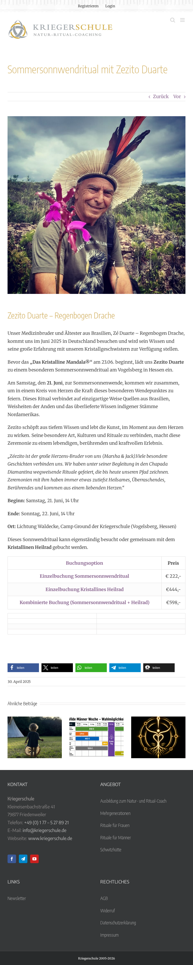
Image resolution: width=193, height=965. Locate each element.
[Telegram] (23, 859)
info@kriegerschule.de (44, 830)
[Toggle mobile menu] (182, 20)
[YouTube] (34, 859)
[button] (23, 667)
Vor (177, 96)
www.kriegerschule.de (50, 838)
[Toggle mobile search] (172, 20)
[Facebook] (12, 859)
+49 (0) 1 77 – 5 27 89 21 (46, 822)
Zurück (161, 96)
